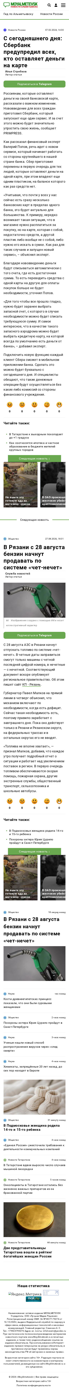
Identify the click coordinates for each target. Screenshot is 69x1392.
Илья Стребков (16, 71)
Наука (11, 993)
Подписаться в (34, 84)
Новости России (16, 30)
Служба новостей (17, 573)
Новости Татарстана (19, 1160)
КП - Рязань (31, 684)
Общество (13, 539)
